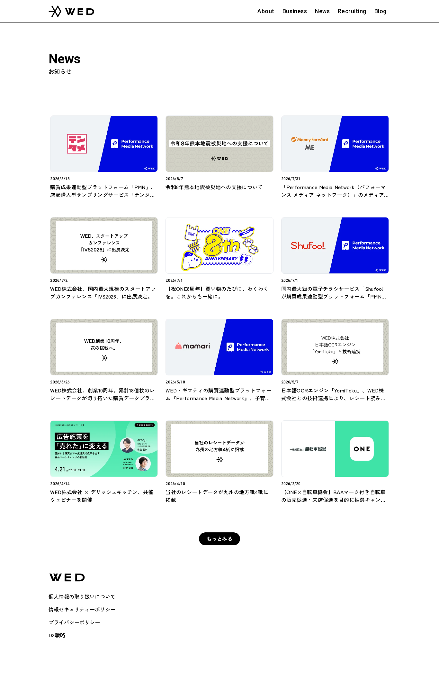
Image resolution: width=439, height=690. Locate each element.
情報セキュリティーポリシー (82, 609)
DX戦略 (57, 635)
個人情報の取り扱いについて (82, 596)
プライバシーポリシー (74, 622)
